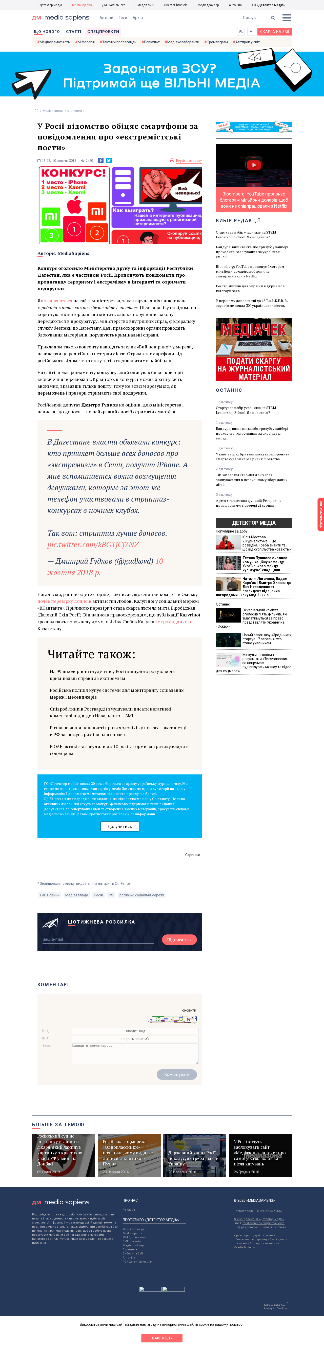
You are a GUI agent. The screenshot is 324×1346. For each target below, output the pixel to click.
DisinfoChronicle (176, 5)
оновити (189, 1010)
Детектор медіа (50, 5)
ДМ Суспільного (113, 5)
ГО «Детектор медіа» (268, 5)
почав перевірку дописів (64, 601)
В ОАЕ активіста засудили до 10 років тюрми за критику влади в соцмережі (119, 749)
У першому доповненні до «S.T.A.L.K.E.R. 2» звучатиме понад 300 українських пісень (252, 303)
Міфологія (86, 42)
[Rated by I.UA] (150, 1290)
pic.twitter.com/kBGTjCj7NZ (93, 544)
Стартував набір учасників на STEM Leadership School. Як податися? (246, 234)
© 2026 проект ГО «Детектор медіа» (259, 1219)
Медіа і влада (53, 111)
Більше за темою (58, 1124)
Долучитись (120, 826)
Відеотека (130, 1249)
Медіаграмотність (55, 42)
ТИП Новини (49, 895)
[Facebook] (101, 160)
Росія (98, 895)
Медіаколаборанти (183, 42)
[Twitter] (109, 160)
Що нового (47, 31)
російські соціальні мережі (141, 895)
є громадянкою (174, 621)
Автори (106, 17)
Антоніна (235, 5)
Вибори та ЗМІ (133, 1253)
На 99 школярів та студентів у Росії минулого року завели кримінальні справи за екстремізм (112, 674)
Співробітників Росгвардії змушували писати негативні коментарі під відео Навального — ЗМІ (110, 712)
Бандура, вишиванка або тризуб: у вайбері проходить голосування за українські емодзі (252, 251)
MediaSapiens (82, 5)
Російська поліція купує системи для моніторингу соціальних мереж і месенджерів (117, 693)
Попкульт (152, 42)
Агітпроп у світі (247, 42)
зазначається (58, 300)
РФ (111, 895)
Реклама (129, 1209)
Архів (138, 17)
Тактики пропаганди (119, 42)
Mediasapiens (132, 1233)
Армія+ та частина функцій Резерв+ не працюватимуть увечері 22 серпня (248, 503)
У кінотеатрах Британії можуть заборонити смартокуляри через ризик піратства (253, 456)
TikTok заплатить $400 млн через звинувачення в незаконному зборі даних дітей (251, 479)
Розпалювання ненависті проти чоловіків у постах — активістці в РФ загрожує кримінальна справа (118, 730)
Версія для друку (189, 160)
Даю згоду (162, 1338)
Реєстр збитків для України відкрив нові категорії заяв (250, 288)
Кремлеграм (217, 42)
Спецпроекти (103, 31)
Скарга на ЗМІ (274, 32)
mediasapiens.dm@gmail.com (263, 1223)
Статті (73, 31)
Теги (123, 17)
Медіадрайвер (208, 5)
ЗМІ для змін (144, 5)
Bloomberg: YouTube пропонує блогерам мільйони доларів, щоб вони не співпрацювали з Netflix (250, 271)
